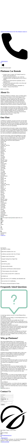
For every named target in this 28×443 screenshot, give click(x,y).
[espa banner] (5, 441)
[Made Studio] (22, 440)
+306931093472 (4, 438)
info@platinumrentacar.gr (6, 435)
